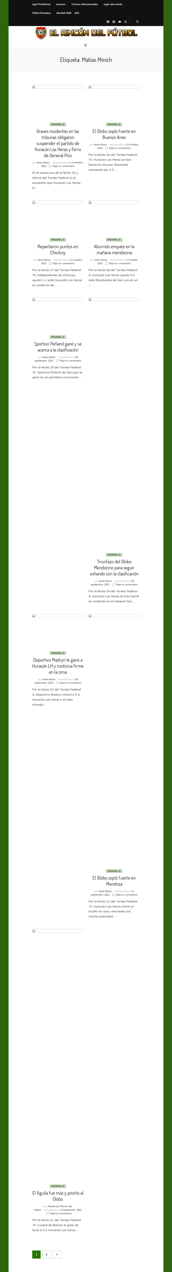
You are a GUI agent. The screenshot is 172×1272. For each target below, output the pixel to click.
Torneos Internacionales (84, 4)
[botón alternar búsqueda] (137, 21)
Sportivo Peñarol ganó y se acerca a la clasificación (58, 347)
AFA (77, 12)
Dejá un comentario (64, 166)
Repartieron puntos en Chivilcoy (58, 249)
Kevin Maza (43, 162)
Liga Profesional (41, 4)
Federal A (57, 124)
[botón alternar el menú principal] (86, 45)
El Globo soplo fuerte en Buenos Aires (114, 134)
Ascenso (61, 4)
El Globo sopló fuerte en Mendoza (114, 881)
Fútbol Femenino (41, 12)
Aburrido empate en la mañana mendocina (114, 249)
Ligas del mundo (113, 4)
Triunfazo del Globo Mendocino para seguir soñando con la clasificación (114, 567)
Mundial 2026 (64, 12)
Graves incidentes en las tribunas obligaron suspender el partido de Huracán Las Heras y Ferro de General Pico (58, 143)
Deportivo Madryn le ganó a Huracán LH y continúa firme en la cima (57, 666)
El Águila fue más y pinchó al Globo (57, 1196)
